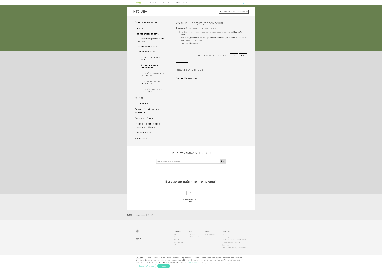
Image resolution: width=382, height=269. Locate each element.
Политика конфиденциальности (234, 239)
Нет (243, 55)
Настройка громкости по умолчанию (152, 74)
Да (234, 55)
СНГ (140, 239)
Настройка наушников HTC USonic (151, 90)
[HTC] (138, 2)
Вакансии (225, 245)
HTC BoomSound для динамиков (150, 82)
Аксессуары (178, 242)
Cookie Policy (193, 263)
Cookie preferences (146, 266)
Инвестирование (228, 237)
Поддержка (140, 215)
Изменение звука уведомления (149, 66)
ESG (223, 234)
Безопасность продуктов (231, 242)
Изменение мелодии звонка (151, 58)
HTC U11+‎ (152, 215)
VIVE (175, 245)
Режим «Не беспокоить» (188, 78)
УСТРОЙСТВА (152, 3)
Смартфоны (178, 237)
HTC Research (194, 237)
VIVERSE (166, 3)
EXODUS (177, 239)
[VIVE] (243, 2)
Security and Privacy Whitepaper (234, 248)
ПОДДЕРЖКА (181, 3)
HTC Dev (192, 234)
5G (175, 234)
